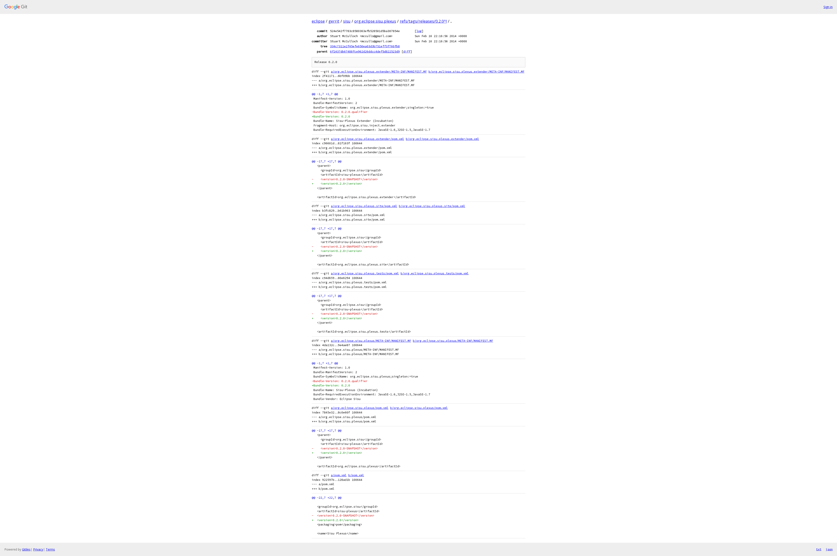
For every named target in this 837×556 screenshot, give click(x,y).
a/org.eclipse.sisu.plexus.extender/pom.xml (367, 139)
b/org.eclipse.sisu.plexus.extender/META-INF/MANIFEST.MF (476, 71)
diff (406, 51)
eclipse (318, 21)
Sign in (828, 7)
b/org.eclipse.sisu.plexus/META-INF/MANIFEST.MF (453, 341)
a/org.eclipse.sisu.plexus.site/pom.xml (364, 206)
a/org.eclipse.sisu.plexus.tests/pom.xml (365, 273)
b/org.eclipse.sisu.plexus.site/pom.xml (432, 206)
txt (818, 549)
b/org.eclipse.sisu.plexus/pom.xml (419, 408)
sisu (346, 21)
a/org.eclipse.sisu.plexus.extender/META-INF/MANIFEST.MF (379, 71)
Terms (50, 549)
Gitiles (26, 549)
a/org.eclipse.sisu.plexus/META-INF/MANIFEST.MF (371, 341)
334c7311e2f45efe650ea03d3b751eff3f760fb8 (365, 46)
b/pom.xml (356, 475)
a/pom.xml (339, 475)
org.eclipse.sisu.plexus (375, 21)
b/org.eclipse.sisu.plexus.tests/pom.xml (435, 273)
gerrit (333, 21)
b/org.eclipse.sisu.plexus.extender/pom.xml (442, 139)
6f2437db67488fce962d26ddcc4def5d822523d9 (365, 51)
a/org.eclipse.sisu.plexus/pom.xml (359, 408)
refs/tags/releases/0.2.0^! (423, 21)
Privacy (38, 549)
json (829, 549)
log (419, 31)
